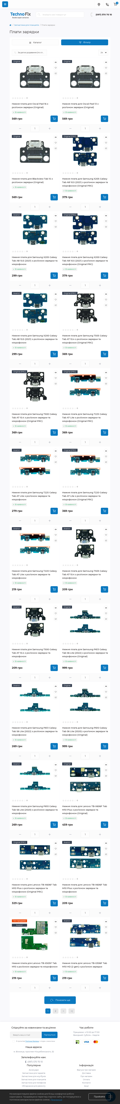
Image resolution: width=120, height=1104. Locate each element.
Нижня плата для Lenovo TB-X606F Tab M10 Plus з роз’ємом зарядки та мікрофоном (84, 888)
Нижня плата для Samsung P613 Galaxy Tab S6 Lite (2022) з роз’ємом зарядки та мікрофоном (35, 731)
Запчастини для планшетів (26, 25)
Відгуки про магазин (86, 1070)
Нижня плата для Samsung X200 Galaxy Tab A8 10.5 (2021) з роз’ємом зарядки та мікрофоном (35, 339)
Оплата (86, 1079)
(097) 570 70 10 (104, 14)
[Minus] (20, 128)
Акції (86, 1086)
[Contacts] (107, 4)
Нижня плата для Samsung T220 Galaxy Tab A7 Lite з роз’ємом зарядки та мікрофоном (34, 574)
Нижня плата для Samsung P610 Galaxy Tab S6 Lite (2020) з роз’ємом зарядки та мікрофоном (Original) (85, 731)
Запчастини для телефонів (34, 1083)
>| (72, 1011)
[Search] (39, 15)
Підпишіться (49, 1035)
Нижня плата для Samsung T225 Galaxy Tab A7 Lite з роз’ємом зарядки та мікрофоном (34, 496)
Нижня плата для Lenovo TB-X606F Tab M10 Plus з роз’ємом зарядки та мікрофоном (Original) (84, 810)
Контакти (86, 1083)
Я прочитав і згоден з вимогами (35, 1041)
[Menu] (5, 4)
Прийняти (99, 1096)
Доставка (86, 1073)
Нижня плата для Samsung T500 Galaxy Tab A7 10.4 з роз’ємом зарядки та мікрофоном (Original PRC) (34, 417)
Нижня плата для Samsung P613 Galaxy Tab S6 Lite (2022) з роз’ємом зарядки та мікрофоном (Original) (85, 653)
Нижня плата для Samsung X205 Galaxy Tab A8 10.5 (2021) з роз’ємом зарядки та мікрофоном (35, 261)
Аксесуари (34, 1070)
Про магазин (86, 1076)
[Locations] (99, 4)
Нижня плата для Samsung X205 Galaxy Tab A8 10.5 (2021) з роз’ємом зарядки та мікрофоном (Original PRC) (85, 182)
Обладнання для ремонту (34, 1086)
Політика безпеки (32, 1041)
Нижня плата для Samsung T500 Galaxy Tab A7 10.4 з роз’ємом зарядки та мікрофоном (34, 653)
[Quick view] (55, 62)
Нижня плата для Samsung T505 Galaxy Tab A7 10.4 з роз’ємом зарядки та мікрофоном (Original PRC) (84, 339)
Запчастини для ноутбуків (34, 1076)
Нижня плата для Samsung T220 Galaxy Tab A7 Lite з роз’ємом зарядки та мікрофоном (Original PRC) (84, 496)
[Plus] (49, 128)
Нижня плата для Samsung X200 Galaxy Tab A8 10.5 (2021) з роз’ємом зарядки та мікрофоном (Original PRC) (85, 261)
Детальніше (56, 1099)
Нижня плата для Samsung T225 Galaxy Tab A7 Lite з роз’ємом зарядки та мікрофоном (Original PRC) (84, 417)
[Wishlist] (55, 68)
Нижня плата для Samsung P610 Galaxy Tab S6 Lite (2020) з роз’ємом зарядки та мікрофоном (35, 810)
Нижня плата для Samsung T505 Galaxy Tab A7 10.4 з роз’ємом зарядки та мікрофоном (84, 574)
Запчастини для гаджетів (33, 1073)
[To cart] (54, 119)
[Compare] (55, 73)
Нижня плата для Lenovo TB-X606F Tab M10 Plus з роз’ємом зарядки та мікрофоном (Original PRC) (34, 888)
